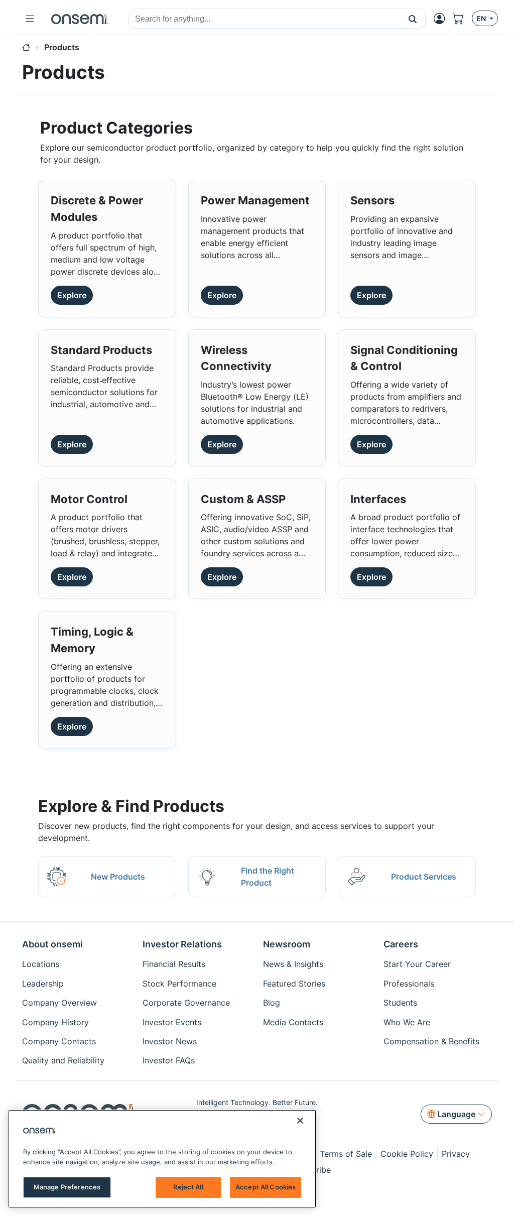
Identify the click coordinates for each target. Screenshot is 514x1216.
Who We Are (406, 1022)
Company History (55, 1022)
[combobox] (264, 19)
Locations (40, 964)
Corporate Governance (186, 1003)
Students (400, 1003)
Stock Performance (179, 984)
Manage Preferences (67, 1187)
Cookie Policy (406, 1154)
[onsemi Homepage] (79, 19)
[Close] (300, 1121)
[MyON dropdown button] (442, 18)
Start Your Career (417, 964)
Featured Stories (294, 984)
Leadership (43, 984)
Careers (400, 944)
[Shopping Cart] (462, 19)
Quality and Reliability (63, 1060)
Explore (71, 295)
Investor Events (172, 1022)
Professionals (408, 984)
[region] (162, 1159)
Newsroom (286, 944)
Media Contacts (293, 1022)
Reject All (188, 1187)
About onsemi (52, 944)
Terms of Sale (346, 1154)
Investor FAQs (169, 1060)
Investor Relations (182, 944)
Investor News (170, 1041)
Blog (271, 1003)
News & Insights (293, 964)
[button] (413, 19)
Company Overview (59, 1003)
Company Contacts (59, 1041)
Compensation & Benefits (431, 1041)
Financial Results (174, 964)
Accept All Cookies (265, 1187)
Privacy (456, 1154)
